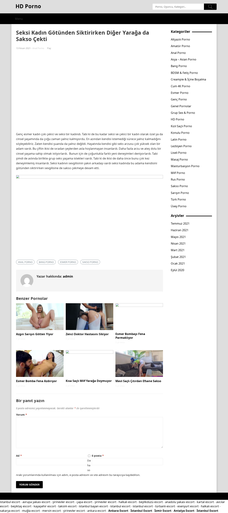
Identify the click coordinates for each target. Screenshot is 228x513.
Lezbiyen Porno (181, 146)
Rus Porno (178, 179)
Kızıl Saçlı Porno (181, 126)
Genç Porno (179, 99)
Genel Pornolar (181, 106)
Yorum (21, 414)
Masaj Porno (179, 159)
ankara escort (96, 511)
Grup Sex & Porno (183, 113)
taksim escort (67, 506)
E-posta (98, 455)
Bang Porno (46, 262)
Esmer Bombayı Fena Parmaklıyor (130, 336)
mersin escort (51, 511)
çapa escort (84, 502)
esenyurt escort (188, 506)
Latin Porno (178, 139)
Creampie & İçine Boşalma (188, 79)
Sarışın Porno (180, 193)
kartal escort (205, 502)
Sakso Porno (90, 262)
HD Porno (177, 119)
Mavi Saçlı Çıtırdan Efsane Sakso (138, 381)
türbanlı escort (165, 506)
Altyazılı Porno (180, 39)
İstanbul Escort (141, 511)
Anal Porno (38, 48)
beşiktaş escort (21, 506)
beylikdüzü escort (151, 502)
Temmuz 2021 (180, 223)
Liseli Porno (178, 153)
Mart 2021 (178, 250)
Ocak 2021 (178, 263)
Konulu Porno (180, 133)
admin (68, 276)
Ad (19, 455)
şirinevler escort (63, 502)
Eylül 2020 (177, 270)
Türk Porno (178, 199)
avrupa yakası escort (36, 502)
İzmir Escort (162, 511)
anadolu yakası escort (180, 502)
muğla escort (31, 511)
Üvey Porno (178, 206)
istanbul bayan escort (93, 506)
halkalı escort (128, 502)
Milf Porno (178, 173)
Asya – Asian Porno (183, 59)
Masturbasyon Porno (185, 166)
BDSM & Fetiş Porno (184, 73)
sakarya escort (10, 511)
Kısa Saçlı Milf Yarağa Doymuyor (89, 381)
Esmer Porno (68, 262)
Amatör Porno (180, 46)
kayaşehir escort (45, 506)
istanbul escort (10, 502)
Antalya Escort (184, 511)
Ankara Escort (118, 511)
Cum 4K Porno (180, 86)
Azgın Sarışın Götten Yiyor (34, 334)
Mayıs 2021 (178, 237)
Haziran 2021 (179, 230)
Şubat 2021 (178, 257)
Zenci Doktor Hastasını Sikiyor (87, 334)
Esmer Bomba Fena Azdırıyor (36, 381)
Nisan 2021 (178, 243)
